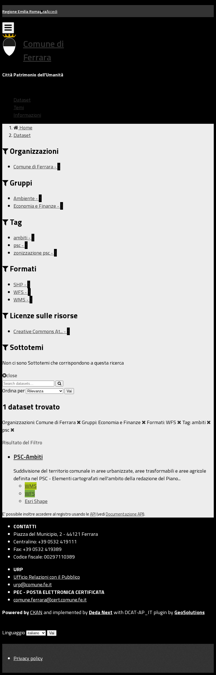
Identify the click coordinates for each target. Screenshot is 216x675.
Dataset (22, 100)
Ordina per (13, 390)
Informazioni (27, 115)
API (93, 514)
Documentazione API (124, 514)
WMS (31, 486)
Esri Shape (36, 501)
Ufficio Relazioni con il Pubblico (47, 577)
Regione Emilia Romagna (24, 11)
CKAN (36, 612)
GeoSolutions (189, 612)
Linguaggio (13, 632)
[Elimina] (79, 422)
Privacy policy (28, 658)
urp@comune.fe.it (33, 584)
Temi (19, 107)
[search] (59, 383)
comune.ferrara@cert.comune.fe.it (50, 599)
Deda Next (100, 612)
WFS (30, 493)
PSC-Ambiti (28, 456)
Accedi (51, 11)
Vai (69, 391)
